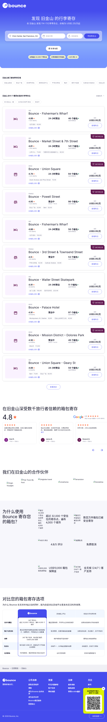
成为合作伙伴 (33, 697)
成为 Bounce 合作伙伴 (36, 692)
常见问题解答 (53, 684)
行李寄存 (15, 668)
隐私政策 (71, 688)
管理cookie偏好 (74, 691)
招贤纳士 (31, 704)
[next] (101, 450)
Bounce (6, 668)
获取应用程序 (33, 684)
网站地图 (51, 691)
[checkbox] (8, 83)
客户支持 (51, 688)
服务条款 (71, 684)
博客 (30, 688)
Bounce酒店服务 (34, 700)
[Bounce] (14, 5)
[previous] (93, 450)
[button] (91, 36)
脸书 (89, 684)
